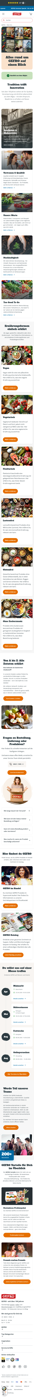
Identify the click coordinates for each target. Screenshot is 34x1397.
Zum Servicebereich (17, 772)
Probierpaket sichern (17, 1235)
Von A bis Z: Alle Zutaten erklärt (13, 662)
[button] (1, 3)
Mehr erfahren (10, 388)
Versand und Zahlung (7, 1393)
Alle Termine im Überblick (17, 1074)
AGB (12, 1386)
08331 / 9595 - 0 (9, 1317)
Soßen (17, 1305)
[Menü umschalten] (3, 14)
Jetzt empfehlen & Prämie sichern (17, 1282)
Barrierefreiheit (18, 1389)
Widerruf (26, 1386)
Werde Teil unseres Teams (15, 1090)
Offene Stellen (11, 1127)
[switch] (4, 1394)
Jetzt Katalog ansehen (13, 955)
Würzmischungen (7, 1307)
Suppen (12, 1305)
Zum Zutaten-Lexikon (13, 698)
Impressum (18, 1386)
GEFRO (3, 25)
